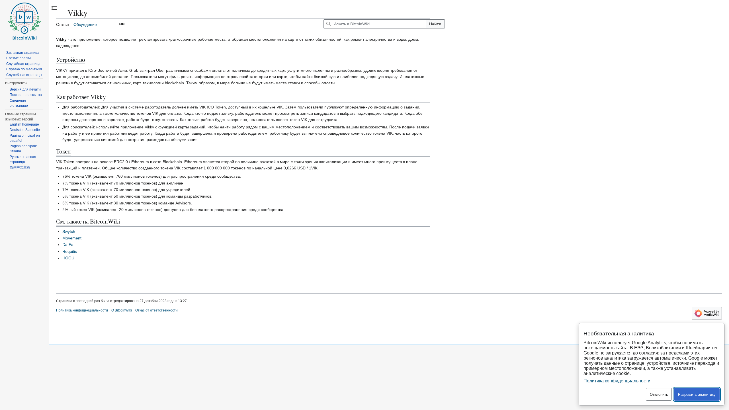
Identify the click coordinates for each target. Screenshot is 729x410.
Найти (435, 24)
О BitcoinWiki (121, 310)
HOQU (68, 258)
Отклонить (659, 394)
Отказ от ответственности (156, 310)
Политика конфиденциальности (82, 310)
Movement (71, 238)
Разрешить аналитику (697, 394)
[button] (122, 23)
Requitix (69, 251)
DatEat (68, 244)
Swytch (68, 231)
